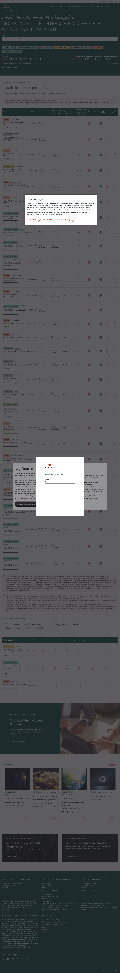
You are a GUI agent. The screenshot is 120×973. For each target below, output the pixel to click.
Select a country (50, 482)
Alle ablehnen (47, 220)
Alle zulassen (33, 220)
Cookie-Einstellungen (64, 220)
